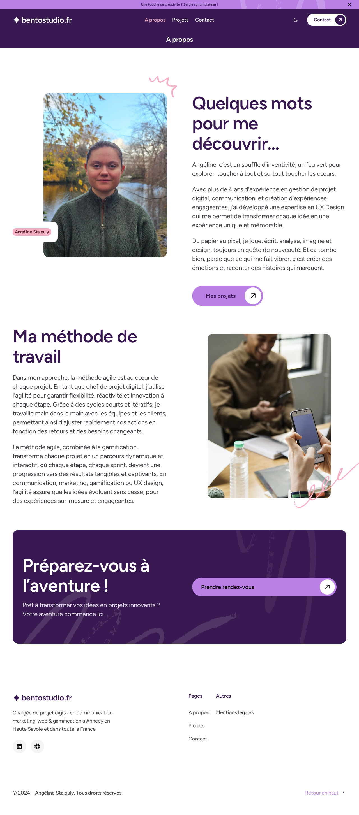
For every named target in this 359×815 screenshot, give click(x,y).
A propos (198, 712)
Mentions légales (235, 712)
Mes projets (221, 295)
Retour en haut (322, 793)
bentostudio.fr (47, 20)
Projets (196, 726)
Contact (322, 19)
